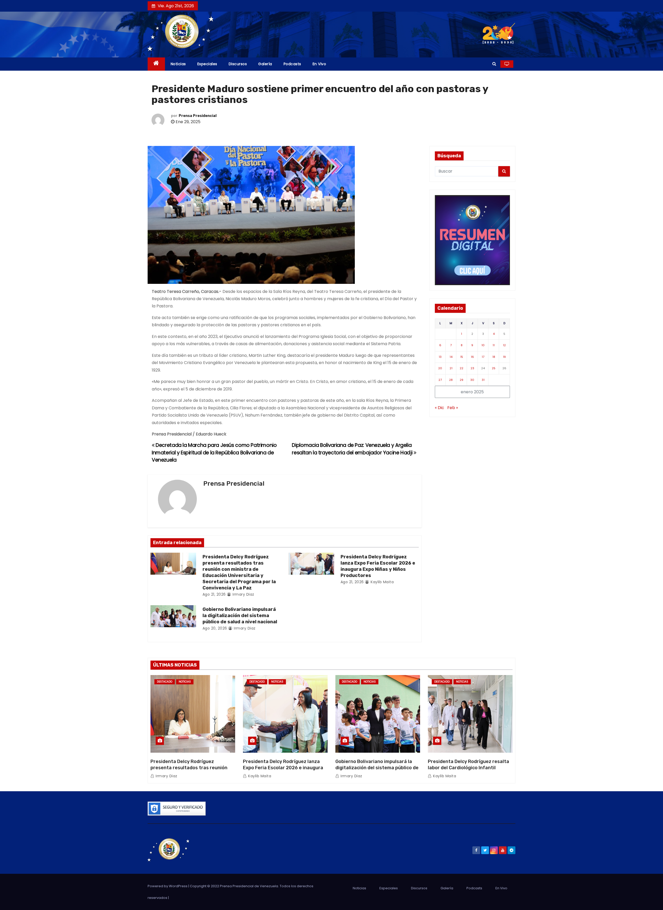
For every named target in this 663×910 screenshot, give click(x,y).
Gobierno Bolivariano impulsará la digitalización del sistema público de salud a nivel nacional (240, 615)
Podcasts (292, 63)
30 (472, 380)
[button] (494, 64)
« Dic (439, 408)
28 (451, 380)
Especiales (207, 63)
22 (461, 368)
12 (504, 345)
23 (472, 368)
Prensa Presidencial (198, 116)
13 (440, 357)
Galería (265, 63)
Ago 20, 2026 (215, 628)
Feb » (452, 408)
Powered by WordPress (168, 886)
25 (493, 368)
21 (451, 368)
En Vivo (319, 63)
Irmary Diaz (243, 594)
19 (504, 357)
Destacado (164, 682)
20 (440, 368)
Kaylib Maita (382, 582)
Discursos (238, 63)
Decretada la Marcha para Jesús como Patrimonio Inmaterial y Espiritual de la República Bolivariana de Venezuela (214, 452)
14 (451, 357)
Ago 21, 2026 (214, 594)
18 (493, 357)
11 (494, 345)
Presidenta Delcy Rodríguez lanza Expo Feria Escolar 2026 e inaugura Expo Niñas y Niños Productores (378, 566)
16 (472, 357)
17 (483, 357)
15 (461, 357)
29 (461, 380)
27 (440, 380)
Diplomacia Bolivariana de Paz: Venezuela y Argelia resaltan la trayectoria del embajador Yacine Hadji (352, 449)
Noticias (178, 63)
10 (483, 345)
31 (483, 380)
